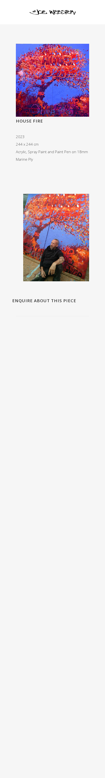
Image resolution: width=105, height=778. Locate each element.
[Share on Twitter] (22, 172)
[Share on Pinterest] (38, 172)
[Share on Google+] (28, 172)
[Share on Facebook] (17, 172)
